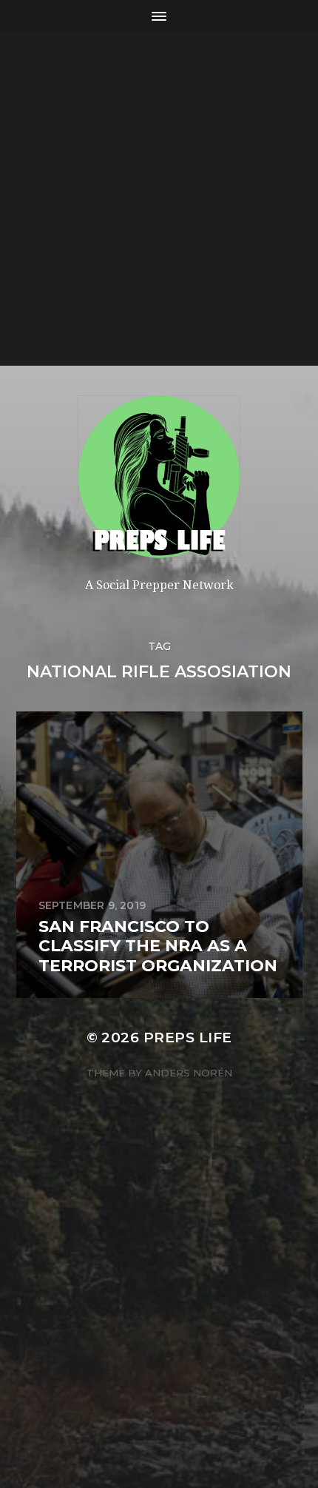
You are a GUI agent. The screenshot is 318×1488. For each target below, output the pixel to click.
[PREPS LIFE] (159, 476)
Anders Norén (188, 1073)
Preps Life (187, 1037)
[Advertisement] (159, 199)
